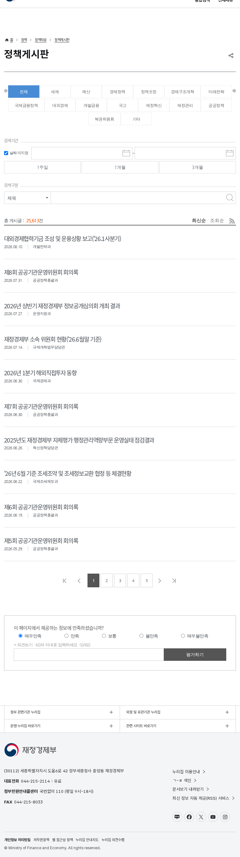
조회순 (217, 220)
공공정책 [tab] (216, 105)
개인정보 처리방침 (17, 840)
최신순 (199, 220)
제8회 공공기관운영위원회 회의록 (41, 272)
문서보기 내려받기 (188, 789)
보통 (112, 636)
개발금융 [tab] (91, 105)
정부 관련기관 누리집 (25, 712)
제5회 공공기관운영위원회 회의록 (41, 540)
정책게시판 (61, 40)
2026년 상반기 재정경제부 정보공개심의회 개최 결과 (62, 305)
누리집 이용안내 (186, 771)
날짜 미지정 (19, 153)
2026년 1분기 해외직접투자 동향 (40, 372)
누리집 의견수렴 (113, 840)
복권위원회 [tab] (104, 119)
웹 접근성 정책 (62, 840)
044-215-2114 (35, 781)
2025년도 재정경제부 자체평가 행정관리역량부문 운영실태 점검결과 (79, 440)
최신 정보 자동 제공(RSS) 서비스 (200, 798)
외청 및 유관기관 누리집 (143, 712)
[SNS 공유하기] (231, 55)
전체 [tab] (24, 91)
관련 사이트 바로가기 (141, 726)
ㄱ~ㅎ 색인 (181, 780)
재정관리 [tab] (185, 105)
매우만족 (33, 636)
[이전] (79, 580)
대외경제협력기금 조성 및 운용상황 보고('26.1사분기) (62, 238)
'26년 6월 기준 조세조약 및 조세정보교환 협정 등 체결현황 (67, 473)
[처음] (65, 580)
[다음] (160, 580)
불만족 (152, 636)
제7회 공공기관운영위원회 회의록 (41, 406)
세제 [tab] (55, 91)
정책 (24, 40)
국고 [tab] (123, 105)
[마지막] (174, 580)
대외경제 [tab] (60, 105)
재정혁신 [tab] (154, 105)
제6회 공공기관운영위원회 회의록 (41, 507)
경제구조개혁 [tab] (182, 91)
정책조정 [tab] (149, 91)
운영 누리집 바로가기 (25, 726)
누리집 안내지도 (87, 840)
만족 (75, 636)
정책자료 (41, 40)
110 (59, 791)
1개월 (120, 167)
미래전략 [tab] (216, 91)
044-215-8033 (28, 801)
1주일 (42, 167)
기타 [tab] (136, 119)
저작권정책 (41, 840)
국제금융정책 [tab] (26, 105)
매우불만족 (197, 636)
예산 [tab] (86, 91)
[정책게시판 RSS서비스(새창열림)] (232, 221)
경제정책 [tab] (117, 91)
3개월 (197, 167)
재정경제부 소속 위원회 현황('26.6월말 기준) (52, 339)
